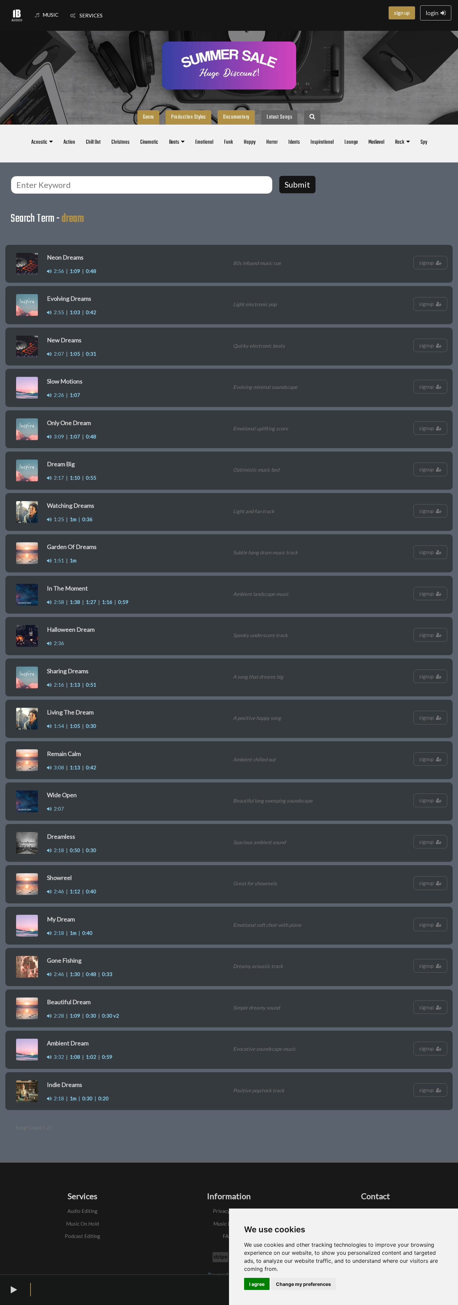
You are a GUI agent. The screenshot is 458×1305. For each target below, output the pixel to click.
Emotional (204, 142)
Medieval (376, 142)
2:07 (58, 354)
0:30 (91, 726)
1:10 (75, 478)
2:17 (58, 478)
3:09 (58, 436)
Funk (228, 142)
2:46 (58, 891)
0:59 (123, 602)
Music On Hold (82, 1224)
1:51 (58, 560)
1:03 (75, 312)
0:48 (91, 271)
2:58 (58, 602)
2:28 (58, 1016)
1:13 (75, 685)
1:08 (75, 1057)
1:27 (91, 602)
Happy (249, 142)
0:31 (91, 354)
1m (73, 519)
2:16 (58, 685)
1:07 (75, 395)
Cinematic (149, 142)
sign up (402, 13)
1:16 (107, 602)
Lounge (351, 142)
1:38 (75, 602)
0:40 (91, 891)
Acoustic (40, 142)
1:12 (75, 891)
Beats (175, 142)
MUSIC (50, 15)
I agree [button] (257, 1284)
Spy (423, 142)
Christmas (120, 142)
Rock (400, 142)
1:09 (75, 271)
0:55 (91, 478)
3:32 (58, 1057)
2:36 (58, 643)
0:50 (75, 850)
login (433, 12)
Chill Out (93, 142)
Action (69, 142)
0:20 (103, 1098)
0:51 (91, 685)
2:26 (58, 395)
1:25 (58, 519)
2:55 (58, 312)
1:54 (58, 726)
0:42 (91, 312)
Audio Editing (82, 1211)
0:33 (107, 974)
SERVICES (89, 15)
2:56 (58, 271)
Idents (294, 142)
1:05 (75, 354)
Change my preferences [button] (303, 1284)
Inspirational (322, 142)
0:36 (87, 519)
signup (427, 263)
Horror (272, 142)
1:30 (75, 974)
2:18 (58, 850)
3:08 (58, 767)
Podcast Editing (82, 1236)
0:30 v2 (110, 1016)
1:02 (91, 1057)
